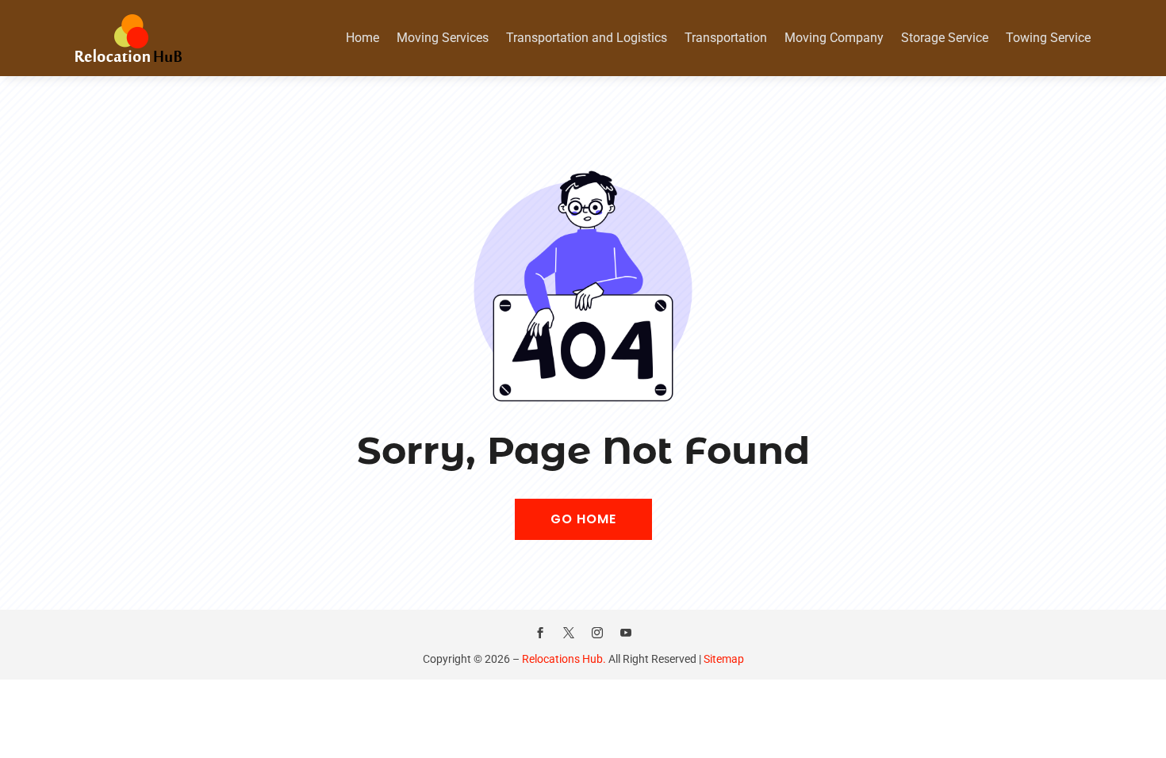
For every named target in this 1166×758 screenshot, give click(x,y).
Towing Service (1048, 37)
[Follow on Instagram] (597, 633)
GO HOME (583, 519)
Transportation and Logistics (586, 37)
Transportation (726, 37)
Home (362, 37)
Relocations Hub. (564, 659)
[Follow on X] (569, 633)
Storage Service (944, 37)
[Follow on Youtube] (626, 633)
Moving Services (443, 37)
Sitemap (724, 659)
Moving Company (834, 37)
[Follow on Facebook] (540, 633)
